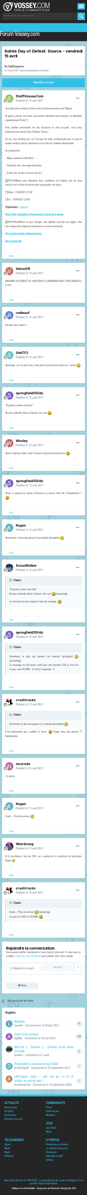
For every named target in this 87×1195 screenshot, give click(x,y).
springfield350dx (29, 393)
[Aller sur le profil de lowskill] (9, 1023)
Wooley (22, 441)
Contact (49, 1160)
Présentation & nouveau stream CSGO (36, 1064)
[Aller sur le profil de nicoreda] (9, 766)
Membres (50, 1115)
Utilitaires (9, 1156)
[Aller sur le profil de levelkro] (9, 1049)
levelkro (18, 1055)
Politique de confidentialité (23, 1188)
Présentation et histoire (57, 1144)
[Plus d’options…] (78, 98)
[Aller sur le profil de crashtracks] (9, 702)
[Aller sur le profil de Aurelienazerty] (9, 1079)
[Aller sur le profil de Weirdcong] (9, 846)
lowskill (18, 1025)
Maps (7, 1152)
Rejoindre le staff (54, 1156)
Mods (48, 1132)
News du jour (10, 1107)
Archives (8, 1111)
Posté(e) (30, 100)
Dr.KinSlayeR (21, 1068)
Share (23, 985)
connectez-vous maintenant (28, 956)
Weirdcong (24, 844)
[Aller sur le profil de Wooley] (9, 443)
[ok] (81, 16)
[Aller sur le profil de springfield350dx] (9, 395)
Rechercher (10, 1115)
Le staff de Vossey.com (57, 1148)
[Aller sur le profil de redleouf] (9, 315)
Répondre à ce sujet (44, 82)
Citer (11, 256)
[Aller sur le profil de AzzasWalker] (9, 568)
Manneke (19, 1022)
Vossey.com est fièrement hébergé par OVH (56, 1188)
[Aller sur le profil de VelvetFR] (9, 271)
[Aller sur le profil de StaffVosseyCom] (9, 99)
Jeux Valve (51, 1128)
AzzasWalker (26, 565)
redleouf (24, 207)
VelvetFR (23, 269)
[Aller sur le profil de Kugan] (9, 528)
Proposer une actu (13, 1119)
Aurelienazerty (22, 1084)
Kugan (21, 525)
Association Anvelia (13, 1180)
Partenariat (51, 1152)
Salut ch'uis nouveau (26, 1034)
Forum (49, 1107)
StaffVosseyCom (16, 67)
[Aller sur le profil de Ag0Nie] (9, 1036)
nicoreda (23, 764)
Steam (7, 1144)
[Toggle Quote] (11, 580)
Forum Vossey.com (20, 35)
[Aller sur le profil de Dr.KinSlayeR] (9, 1066)
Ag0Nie (18, 1038)
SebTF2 (22, 353)
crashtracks (26, 700)
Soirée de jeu (52, 1111)
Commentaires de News (37, 71)
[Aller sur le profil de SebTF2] (9, 355)
